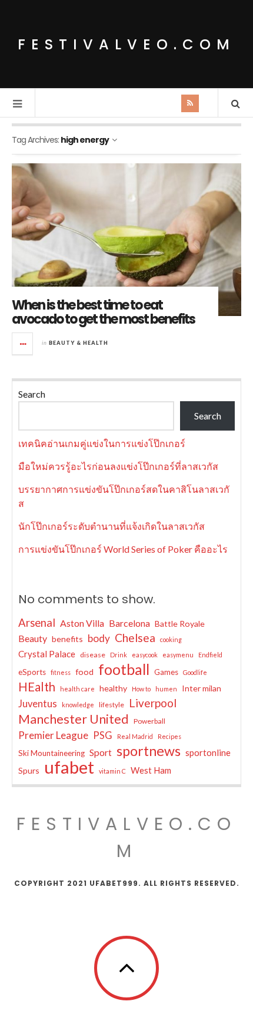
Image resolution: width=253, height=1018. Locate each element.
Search (31, 393)
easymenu (178, 654)
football (123, 669)
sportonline (208, 752)
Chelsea (135, 637)
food (84, 672)
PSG (102, 735)
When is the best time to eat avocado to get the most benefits (103, 312)
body (99, 638)
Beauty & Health (78, 343)
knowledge (78, 704)
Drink (118, 654)
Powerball (149, 721)
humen (166, 689)
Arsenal (36, 622)
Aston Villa (82, 623)
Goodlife (195, 672)
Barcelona (129, 623)
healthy (113, 688)
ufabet (69, 767)
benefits (67, 639)
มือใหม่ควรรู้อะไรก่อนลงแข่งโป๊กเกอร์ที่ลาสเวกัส (118, 466)
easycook (145, 654)
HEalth (36, 687)
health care (77, 689)
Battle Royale (180, 624)
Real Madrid (135, 736)
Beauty (32, 638)
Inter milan (201, 688)
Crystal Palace (46, 654)
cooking (171, 639)
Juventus (37, 704)
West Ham (151, 770)
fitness (61, 672)
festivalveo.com (126, 44)
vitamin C (112, 771)
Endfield (210, 654)
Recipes (169, 736)
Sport (100, 752)
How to (141, 689)
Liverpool (153, 703)
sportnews (148, 751)
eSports (32, 672)
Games (166, 672)
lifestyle (111, 704)
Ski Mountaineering (51, 753)
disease (92, 654)
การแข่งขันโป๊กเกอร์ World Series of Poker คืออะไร (123, 549)
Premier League (53, 735)
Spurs (28, 770)
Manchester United (73, 719)
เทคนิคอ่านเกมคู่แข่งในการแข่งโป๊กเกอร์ (101, 443)
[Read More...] (23, 343)
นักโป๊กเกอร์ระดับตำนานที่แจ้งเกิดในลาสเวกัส (111, 526)
